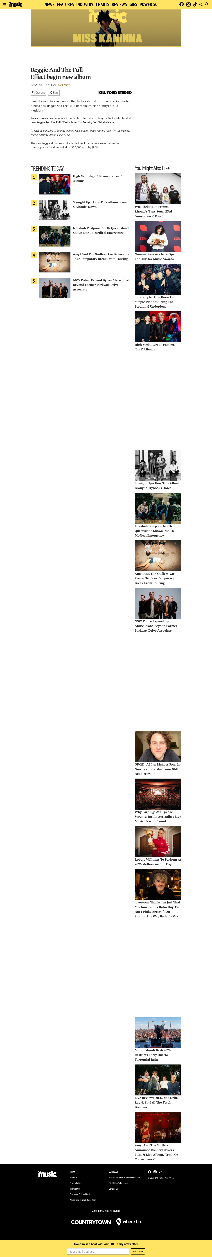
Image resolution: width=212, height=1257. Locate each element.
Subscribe (138, 1251)
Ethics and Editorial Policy (80, 1194)
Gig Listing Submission (118, 1183)
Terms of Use (75, 1188)
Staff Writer (64, 85)
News (49, 4)
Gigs (133, 4)
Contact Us (113, 1188)
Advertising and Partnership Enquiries (124, 1177)
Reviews (119, 4)
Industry (84, 4)
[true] (208, 1243)
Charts (102, 4)
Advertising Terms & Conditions (83, 1200)
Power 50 (148, 4)
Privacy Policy (75, 1183)
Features (65, 4)
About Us (73, 1177)
